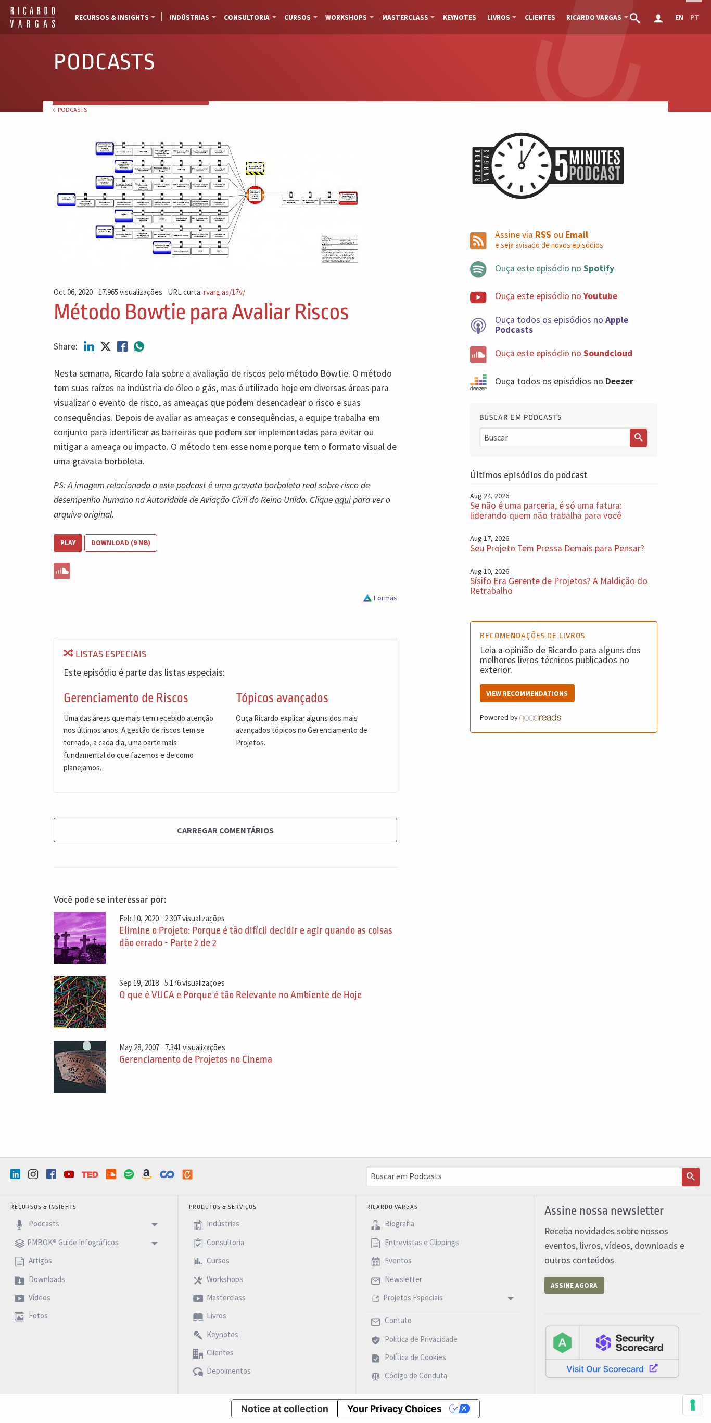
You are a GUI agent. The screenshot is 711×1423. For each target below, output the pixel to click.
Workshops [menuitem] (346, 17)
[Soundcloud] (112, 1174)
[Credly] (188, 1174)
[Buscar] (638, 438)
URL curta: (206, 292)
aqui (343, 500)
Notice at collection (284, 1408)
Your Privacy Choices (394, 1408)
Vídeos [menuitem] (38, 1297)
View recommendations (527, 693)
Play (67, 542)
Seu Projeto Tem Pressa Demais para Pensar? (557, 548)
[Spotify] (130, 1174)
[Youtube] (70, 1174)
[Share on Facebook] (123, 346)
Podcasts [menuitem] (43, 1224)
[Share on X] (106, 346)
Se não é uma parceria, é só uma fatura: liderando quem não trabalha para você (546, 510)
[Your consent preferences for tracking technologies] (693, 1405)
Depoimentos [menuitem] (228, 1371)
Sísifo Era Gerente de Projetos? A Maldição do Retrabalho (558, 586)
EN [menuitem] (679, 17)
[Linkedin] (16, 1174)
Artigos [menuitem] (39, 1261)
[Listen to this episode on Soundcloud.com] (225, 569)
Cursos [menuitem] (297, 17)
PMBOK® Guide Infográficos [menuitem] (73, 1242)
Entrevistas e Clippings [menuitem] (421, 1242)
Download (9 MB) (120, 542)
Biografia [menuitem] (398, 1224)
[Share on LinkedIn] (90, 346)
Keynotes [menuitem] (459, 17)
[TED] (91, 1174)
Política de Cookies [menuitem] (414, 1357)
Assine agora (574, 1285)
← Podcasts (70, 109)
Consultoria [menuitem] (247, 17)
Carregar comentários (225, 830)
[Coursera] (168, 1174)
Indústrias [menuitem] (189, 17)
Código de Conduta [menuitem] (415, 1376)
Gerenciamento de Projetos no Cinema (195, 1059)
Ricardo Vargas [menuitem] (593, 17)
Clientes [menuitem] (540, 17)
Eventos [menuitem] (397, 1261)
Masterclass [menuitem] (405, 17)
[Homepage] (32, 26)
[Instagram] (34, 1174)
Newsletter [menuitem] (402, 1279)
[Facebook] (52, 1174)
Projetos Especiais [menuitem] (413, 1297)
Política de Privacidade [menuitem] (420, 1339)
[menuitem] (635, 17)
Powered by (499, 717)
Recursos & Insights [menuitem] (112, 17)
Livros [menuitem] (498, 17)
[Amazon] (148, 1174)
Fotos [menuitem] (37, 1316)
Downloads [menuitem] (46, 1279)
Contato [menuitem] (397, 1321)
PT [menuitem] (694, 17)
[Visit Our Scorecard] (612, 1351)
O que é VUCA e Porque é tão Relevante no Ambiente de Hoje (240, 995)
